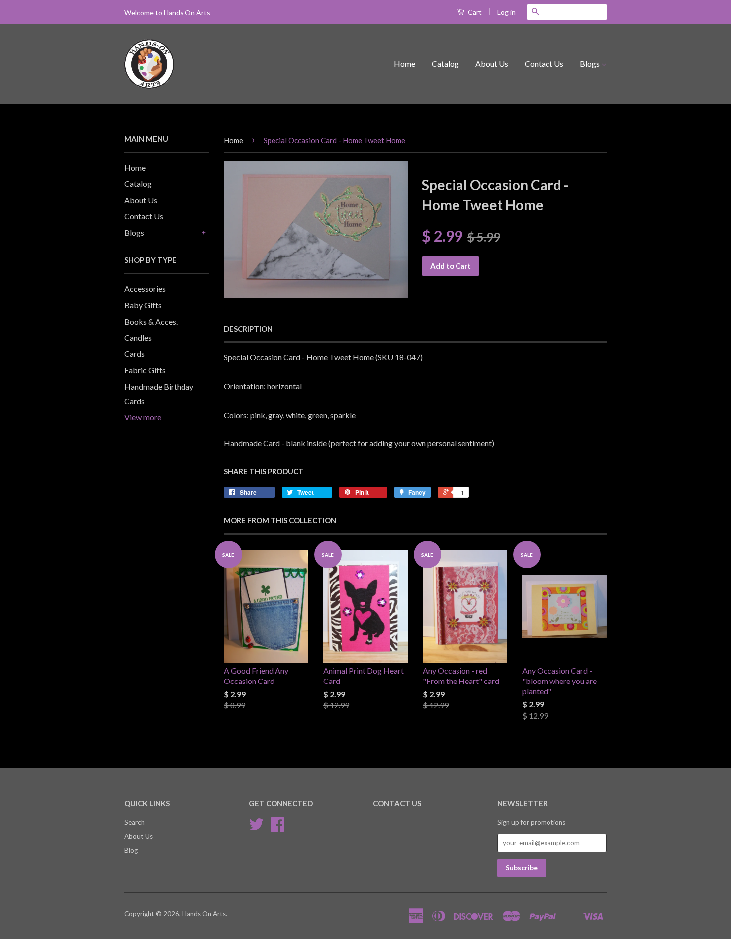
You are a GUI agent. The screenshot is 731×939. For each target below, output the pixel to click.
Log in (506, 12)
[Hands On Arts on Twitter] (256, 828)
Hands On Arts (204, 914)
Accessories (145, 288)
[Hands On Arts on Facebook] (277, 828)
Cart (474, 12)
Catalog (445, 63)
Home (404, 63)
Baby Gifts (143, 305)
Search (134, 822)
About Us (491, 63)
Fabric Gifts (145, 370)
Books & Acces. (151, 321)
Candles (138, 337)
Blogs (590, 63)
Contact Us (544, 63)
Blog (131, 850)
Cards (134, 353)
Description (248, 328)
